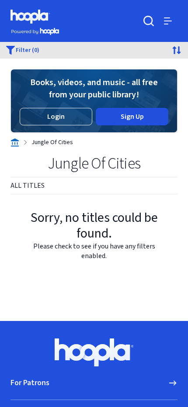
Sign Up (132, 116)
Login (56, 116)
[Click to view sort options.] (177, 50)
